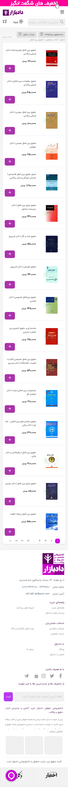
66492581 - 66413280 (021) (35, 587)
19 (28, 541)
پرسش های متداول (54, 612)
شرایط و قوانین (56, 628)
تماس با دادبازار (57, 654)
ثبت (8, 696)
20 (22, 541)
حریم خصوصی (57, 633)
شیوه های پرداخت (25, 607)
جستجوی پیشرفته (54, 34)
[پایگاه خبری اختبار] (51, 774)
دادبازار (62, 39)
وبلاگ (61, 649)
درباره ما (30, 649)
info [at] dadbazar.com (37, 593)
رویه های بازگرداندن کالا (22, 628)
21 (16, 541)
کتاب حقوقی (52, 39)
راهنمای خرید (58, 607)
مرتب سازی (28, 34)
